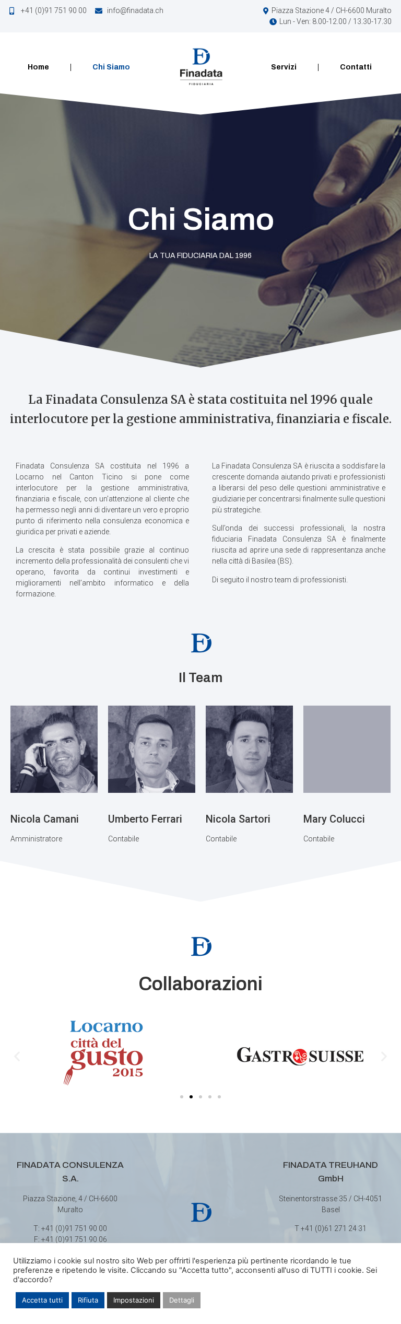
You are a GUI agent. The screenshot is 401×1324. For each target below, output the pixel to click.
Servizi (284, 67)
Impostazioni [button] (133, 1300)
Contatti (356, 67)
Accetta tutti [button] (42, 1300)
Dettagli (181, 1300)
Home (38, 67)
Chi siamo (111, 67)
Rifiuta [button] (88, 1300)
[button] (16, 1055)
